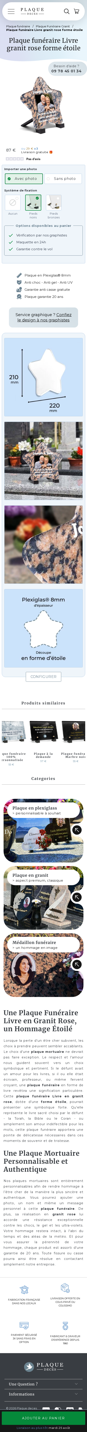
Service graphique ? (44, 317)
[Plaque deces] (32, 11)
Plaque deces (27, 1408)
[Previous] (6, 741)
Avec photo (26, 179)
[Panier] (76, 11)
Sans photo (65, 179)
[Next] (81, 741)
